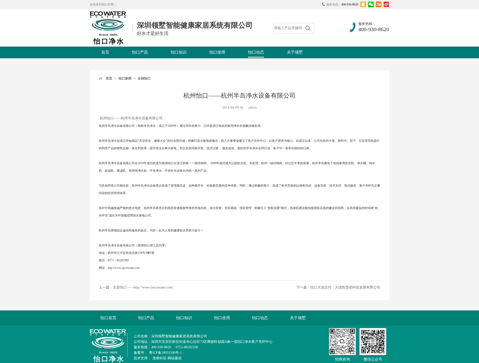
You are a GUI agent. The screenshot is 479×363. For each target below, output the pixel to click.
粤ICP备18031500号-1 (165, 353)
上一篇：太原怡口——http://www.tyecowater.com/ (136, 287)
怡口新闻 (125, 78)
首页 (105, 52)
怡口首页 (108, 318)
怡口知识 (179, 52)
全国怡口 (144, 78)
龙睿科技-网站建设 (167, 358)
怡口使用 (217, 52)
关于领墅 (295, 52)
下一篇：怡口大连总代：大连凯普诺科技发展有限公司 (338, 287)
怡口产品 (140, 52)
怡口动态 (256, 52)
